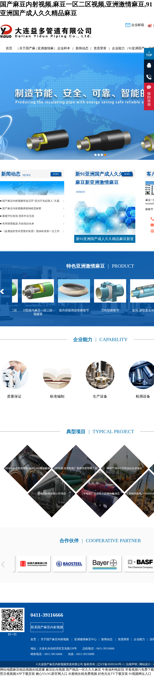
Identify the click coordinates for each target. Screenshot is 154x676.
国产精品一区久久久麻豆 (83, 669)
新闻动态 (82, 48)
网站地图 (6, 669)
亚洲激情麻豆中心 (45, 49)
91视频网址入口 (140, 673)
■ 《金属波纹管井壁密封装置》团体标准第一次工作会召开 (32, 231)
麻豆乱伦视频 (55, 669)
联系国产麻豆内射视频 (47, 627)
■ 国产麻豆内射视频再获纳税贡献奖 (20, 208)
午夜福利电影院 (113, 669)
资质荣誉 (100, 48)
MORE (56, 174)
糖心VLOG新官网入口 (51, 673)
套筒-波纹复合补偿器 (113, 310)
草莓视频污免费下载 (139, 669)
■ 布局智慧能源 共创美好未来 (17, 223)
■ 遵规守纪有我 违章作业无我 (17, 215)
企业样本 (63, 48)
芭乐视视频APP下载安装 (17, 673)
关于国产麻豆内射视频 (27, 49)
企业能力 (118, 48)
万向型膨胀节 (77, 310)
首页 (9, 48)
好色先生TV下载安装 (113, 673)
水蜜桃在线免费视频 (82, 673)
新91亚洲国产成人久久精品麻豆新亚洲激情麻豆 (105, 240)
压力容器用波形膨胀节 (40, 310)
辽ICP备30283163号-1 (110, 664)
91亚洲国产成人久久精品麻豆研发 (137, 49)
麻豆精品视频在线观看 (29, 669)
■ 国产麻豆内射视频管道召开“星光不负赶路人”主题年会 (32, 200)
